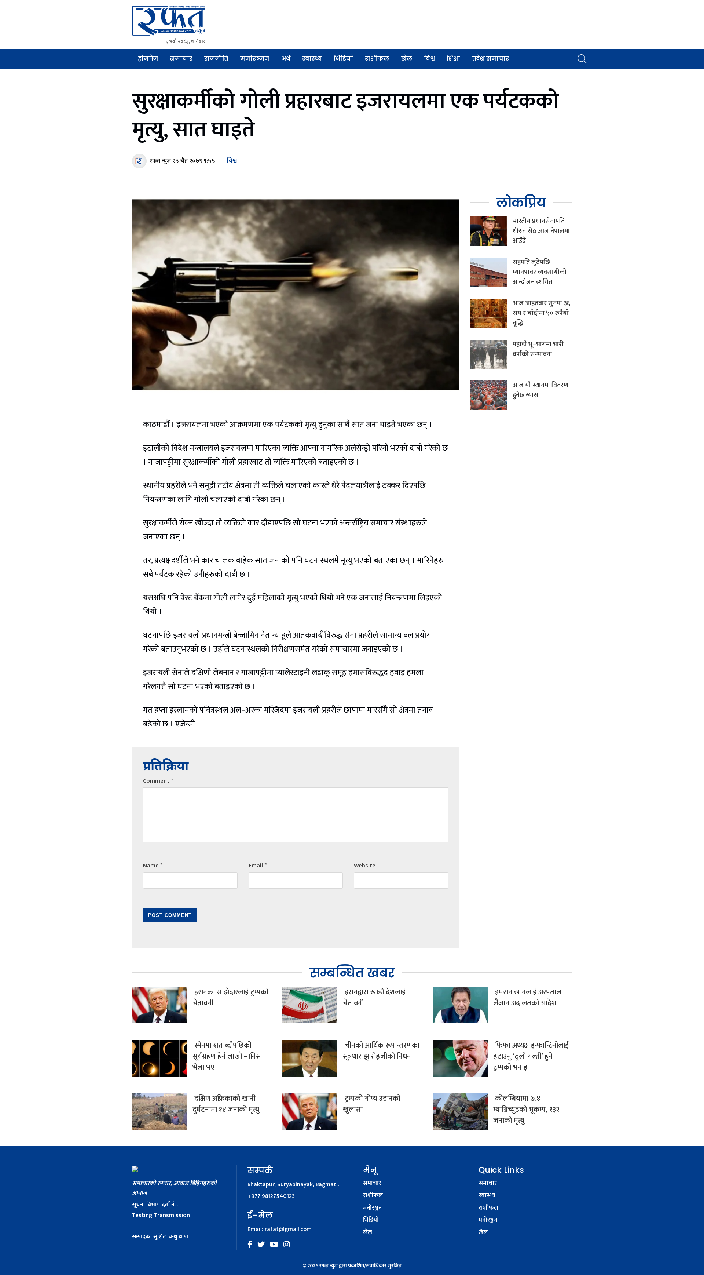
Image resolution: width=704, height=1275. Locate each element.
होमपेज (148, 58)
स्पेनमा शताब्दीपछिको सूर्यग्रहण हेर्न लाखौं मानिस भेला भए (226, 1056)
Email (258, 866)
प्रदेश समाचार (490, 58)
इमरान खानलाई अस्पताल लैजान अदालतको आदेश (527, 997)
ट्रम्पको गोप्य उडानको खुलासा (371, 1104)
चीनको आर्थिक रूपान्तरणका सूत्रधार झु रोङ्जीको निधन (381, 1051)
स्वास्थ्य (312, 58)
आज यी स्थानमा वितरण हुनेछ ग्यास (540, 390)
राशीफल (377, 58)
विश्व (429, 58)
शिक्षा (453, 58)
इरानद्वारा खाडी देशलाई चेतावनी (374, 997)
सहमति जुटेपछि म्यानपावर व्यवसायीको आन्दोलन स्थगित (539, 272)
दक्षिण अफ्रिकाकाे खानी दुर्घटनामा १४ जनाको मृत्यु (225, 1104)
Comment (158, 781)
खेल (406, 58)
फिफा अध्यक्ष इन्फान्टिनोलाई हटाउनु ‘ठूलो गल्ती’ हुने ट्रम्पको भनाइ (531, 1056)
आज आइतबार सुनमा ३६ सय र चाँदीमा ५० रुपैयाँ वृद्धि (541, 313)
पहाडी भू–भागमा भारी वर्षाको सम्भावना (538, 349)
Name (152, 866)
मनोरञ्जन (255, 58)
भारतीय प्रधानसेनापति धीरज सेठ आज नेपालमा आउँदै (541, 231)
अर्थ (285, 58)
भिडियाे (343, 58)
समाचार (181, 58)
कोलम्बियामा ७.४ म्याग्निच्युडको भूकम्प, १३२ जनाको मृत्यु (526, 1109)
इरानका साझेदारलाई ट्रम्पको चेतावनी (230, 997)
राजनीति (216, 58)
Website (364, 866)
